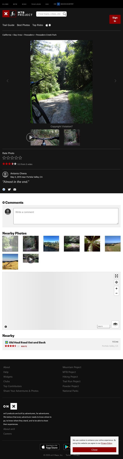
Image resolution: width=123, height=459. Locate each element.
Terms (68, 455)
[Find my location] (116, 282)
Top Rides (37, 24)
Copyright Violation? (62, 126)
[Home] (19, 13)
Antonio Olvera (18, 173)
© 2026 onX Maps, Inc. (53, 455)
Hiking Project (70, 376)
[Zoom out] (116, 293)
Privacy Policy (106, 443)
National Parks (70, 390)
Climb (5, 4)
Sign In (115, 19)
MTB (15, 4)
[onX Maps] (10, 408)
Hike (24, 4)
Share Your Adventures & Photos (20, 390)
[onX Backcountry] (63, 4)
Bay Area (17, 34)
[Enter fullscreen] (116, 276)
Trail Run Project (71, 381)
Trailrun (36, 4)
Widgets (7, 376)
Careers (7, 433)
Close (94, 449)
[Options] (115, 324)
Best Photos (23, 24)
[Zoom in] (116, 288)
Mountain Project (72, 367)
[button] (3, 189)
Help (5, 371)
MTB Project (69, 371)
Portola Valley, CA (34, 177)
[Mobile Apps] (48, 24)
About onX (9, 428)
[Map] (61, 301)
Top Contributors (12, 386)
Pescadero (29, 34)
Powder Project (71, 386)
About (6, 367)
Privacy (77, 455)
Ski (47, 4)
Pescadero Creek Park (46, 34)
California (6, 34)
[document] (94, 445)
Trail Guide (8, 24)
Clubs (6, 381)
